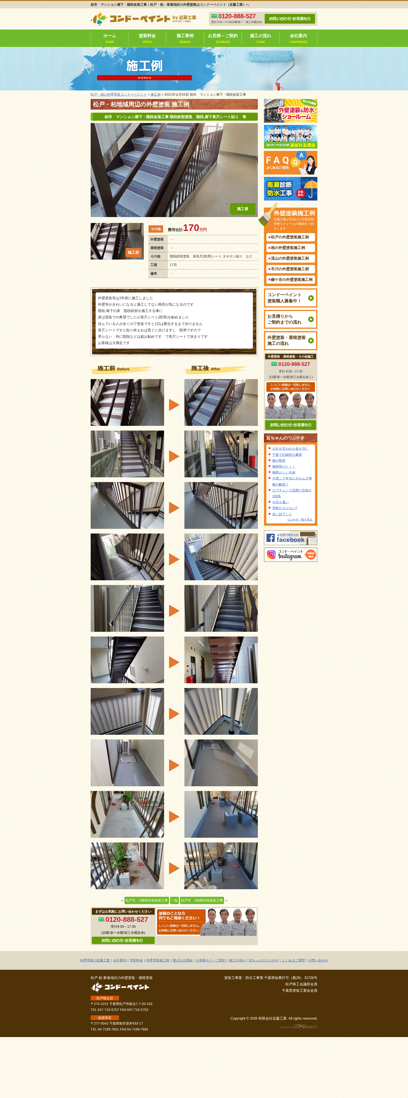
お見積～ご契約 (223, 38)
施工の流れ (260, 38)
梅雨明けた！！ (283, 466)
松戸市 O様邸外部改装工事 (147, 900)
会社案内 (298, 38)
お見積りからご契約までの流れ (285, 319)
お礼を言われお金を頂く (290, 448)
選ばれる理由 (182, 960)
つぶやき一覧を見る (300, 519)
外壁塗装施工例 (157, 960)
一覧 (174, 900)
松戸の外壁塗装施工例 (290, 237)
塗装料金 (147, 38)
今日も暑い (280, 502)
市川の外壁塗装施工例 (290, 269)
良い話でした (282, 514)
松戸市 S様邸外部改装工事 (202, 900)
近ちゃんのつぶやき (285, 438)
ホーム (109, 38)
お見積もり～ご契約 (210, 960)
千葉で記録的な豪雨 (287, 455)
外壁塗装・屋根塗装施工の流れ (287, 340)
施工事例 (185, 38)
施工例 (156, 94)
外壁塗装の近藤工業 (95, 960)
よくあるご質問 (293, 960)
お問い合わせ (318, 960)
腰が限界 (278, 460)
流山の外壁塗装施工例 (290, 258)
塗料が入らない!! (284, 508)
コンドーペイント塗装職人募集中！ (285, 297)
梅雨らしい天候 (283, 472)
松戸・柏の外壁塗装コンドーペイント (119, 94)
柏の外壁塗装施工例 (288, 248)
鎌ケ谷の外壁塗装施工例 (292, 280)
